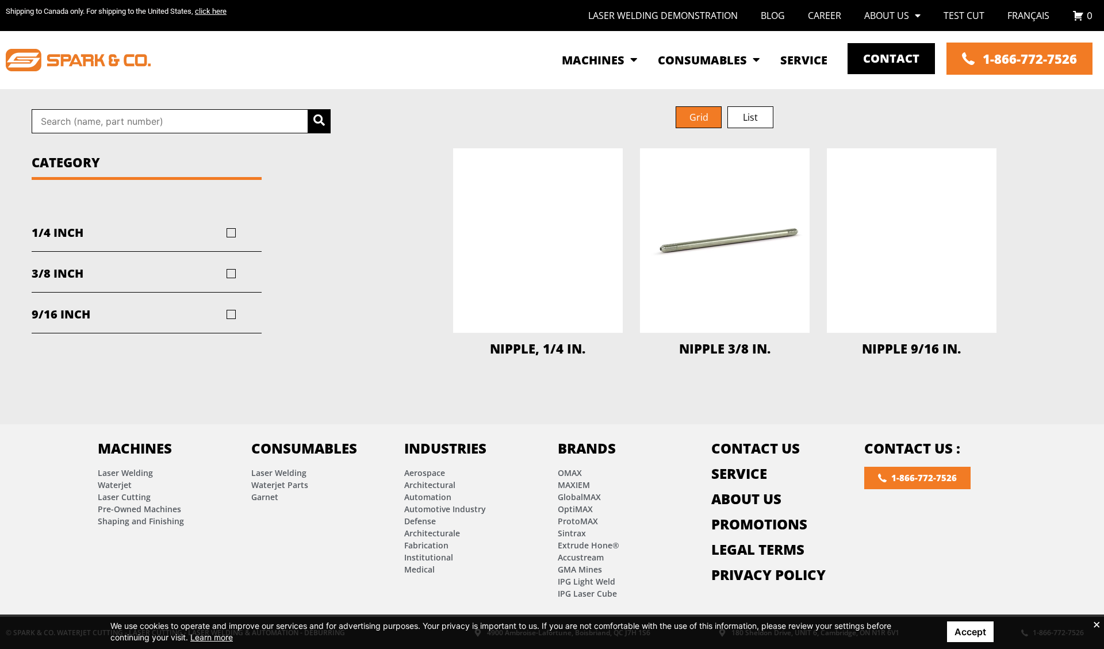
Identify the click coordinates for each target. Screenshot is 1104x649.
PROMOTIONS (759, 523)
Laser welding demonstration (663, 15)
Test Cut (964, 15)
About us (886, 15)
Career (824, 15)
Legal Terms (757, 549)
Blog (773, 15)
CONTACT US (755, 448)
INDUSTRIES (445, 448)
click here (211, 11)
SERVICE (739, 473)
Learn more (211, 637)
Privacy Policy (768, 574)
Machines (135, 448)
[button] (699, 117)
